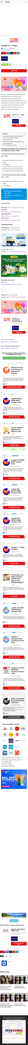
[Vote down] (6, 363)
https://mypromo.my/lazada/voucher (11, 220)
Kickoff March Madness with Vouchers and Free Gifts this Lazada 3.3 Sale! (13, 137)
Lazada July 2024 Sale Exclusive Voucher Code (17, 609)
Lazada (6, 956)
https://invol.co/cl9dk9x (13, 230)
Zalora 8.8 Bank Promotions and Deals (20, 1004)
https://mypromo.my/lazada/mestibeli (11, 212)
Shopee (13, 375)
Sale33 (10, 956)
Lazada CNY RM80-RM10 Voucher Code (18, 462)
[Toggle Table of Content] (23, 134)
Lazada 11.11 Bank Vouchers (17, 548)
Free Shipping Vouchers (14, 387)
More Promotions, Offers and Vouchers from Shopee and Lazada (13, 142)
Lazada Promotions (6, 49)
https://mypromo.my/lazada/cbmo (10, 216)
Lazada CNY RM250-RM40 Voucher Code (16, 520)
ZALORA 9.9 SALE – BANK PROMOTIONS (19, 987)
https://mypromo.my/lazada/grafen (16, 297)
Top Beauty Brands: (7, 139)
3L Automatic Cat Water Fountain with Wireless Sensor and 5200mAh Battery (17, 578)
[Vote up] (9, 363)
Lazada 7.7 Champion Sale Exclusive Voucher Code (17, 639)
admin (4, 48)
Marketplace (12, 48)
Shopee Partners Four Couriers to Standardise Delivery (17, 370)
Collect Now (14, 563)
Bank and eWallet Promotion (10, 145)
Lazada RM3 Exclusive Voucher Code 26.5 (17, 700)
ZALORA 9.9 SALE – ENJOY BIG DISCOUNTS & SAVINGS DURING (6, 1005)
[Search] (25, 2)
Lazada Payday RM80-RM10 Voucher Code (16, 400)
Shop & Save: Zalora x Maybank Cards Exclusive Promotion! (6, 988)
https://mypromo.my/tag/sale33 (9, 348)
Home (2, 35)
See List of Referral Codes (19, 943)
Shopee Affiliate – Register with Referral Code (17, 429)
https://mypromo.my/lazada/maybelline (11, 284)
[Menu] (2, 2)
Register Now (14, 445)
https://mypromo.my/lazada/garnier (16, 251)
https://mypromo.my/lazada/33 (16, 207)
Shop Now (14, 70)
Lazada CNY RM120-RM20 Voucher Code (16, 491)
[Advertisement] (14, 19)
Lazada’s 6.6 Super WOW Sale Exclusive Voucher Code (17, 670)
